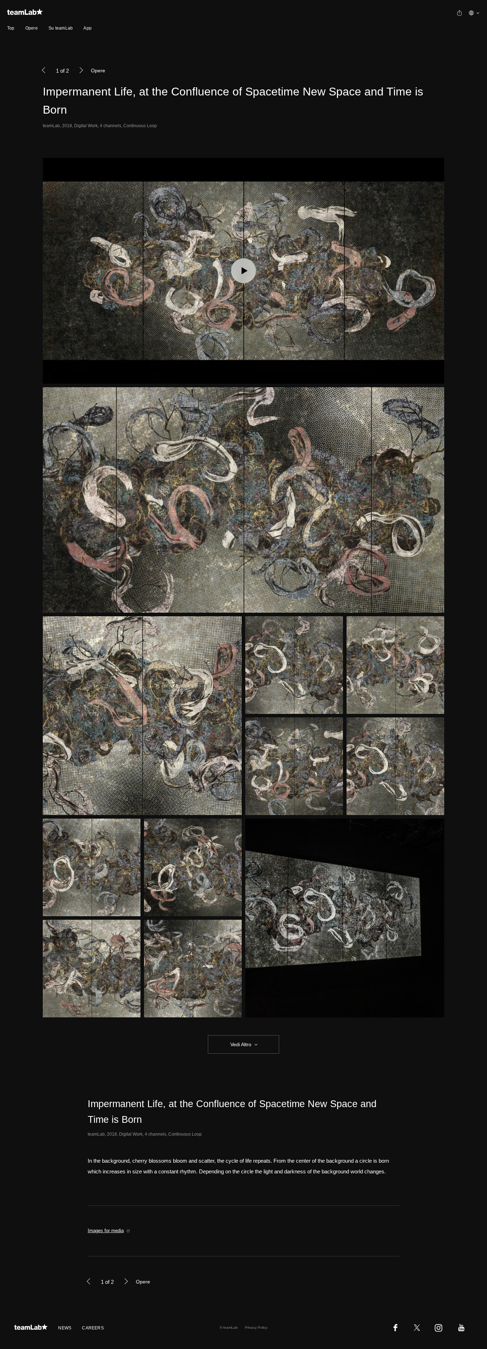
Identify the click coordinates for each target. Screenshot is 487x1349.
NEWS (64, 1327)
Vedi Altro (240, 1044)
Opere (31, 28)
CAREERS (93, 1327)
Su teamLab (60, 28)
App (87, 28)
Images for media (106, 1230)
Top (11, 28)
